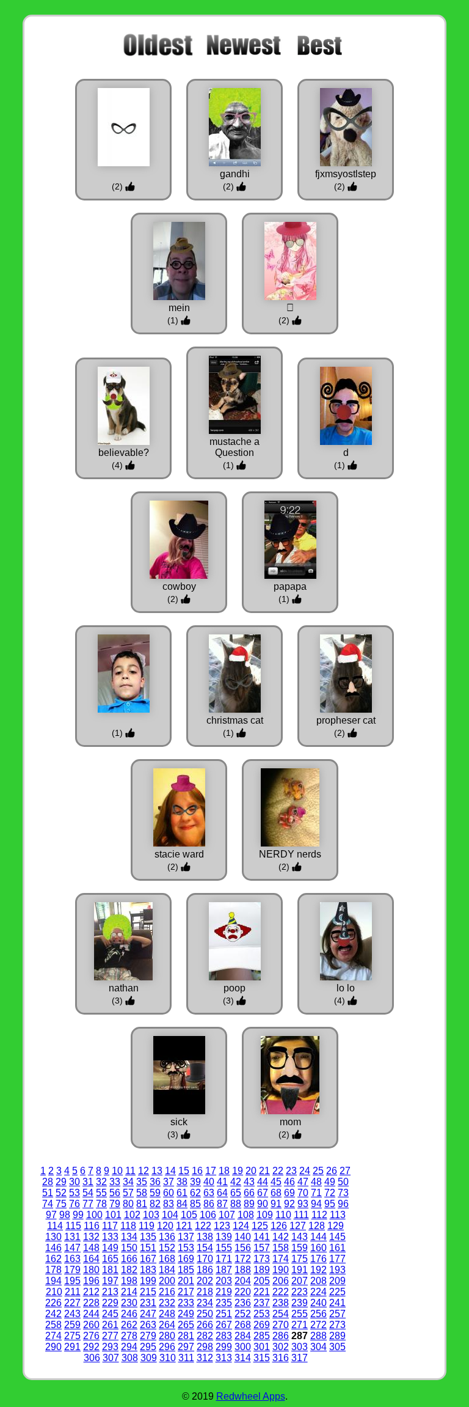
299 (224, 1347)
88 (235, 1204)
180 (91, 1270)
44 (262, 1182)
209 (337, 1281)
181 (110, 1270)
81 (141, 1204)
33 (114, 1182)
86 (208, 1204)
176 (318, 1259)
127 (297, 1226)
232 (167, 1303)
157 (261, 1248)
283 (224, 1336)
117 (110, 1226)
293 (110, 1347)
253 (261, 1314)
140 (242, 1237)
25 (318, 1171)
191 (299, 1270)
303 (299, 1347)
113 (338, 1215)
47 (302, 1182)
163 (72, 1259)
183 (148, 1270)
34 (128, 1182)
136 (167, 1237)
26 (331, 1171)
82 (155, 1204)
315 (261, 1358)
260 (91, 1325)
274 (53, 1336)
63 (208, 1193)
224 (318, 1292)
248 (167, 1314)
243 (72, 1314)
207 (299, 1281)
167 (148, 1259)
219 (224, 1292)
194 (53, 1281)
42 (235, 1182)
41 (222, 1182)
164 (91, 1259)
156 (242, 1248)
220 (242, 1292)
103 (151, 1215)
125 (260, 1226)
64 (222, 1193)
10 (117, 1171)
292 (91, 1347)
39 (195, 1182)
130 (53, 1237)
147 (72, 1248)
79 (114, 1204)
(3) (118, 1000)
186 (205, 1270)
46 (289, 1182)
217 (186, 1292)
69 (289, 1193)
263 (148, 1325)
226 (53, 1303)
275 (72, 1336)
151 (148, 1248)
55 (101, 1193)
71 (316, 1193)
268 (242, 1325)
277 (110, 1336)
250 (205, 1314)
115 (73, 1226)
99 (78, 1215)
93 (302, 1204)
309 (148, 1358)
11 (130, 1171)
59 (155, 1193)
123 (222, 1226)
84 (181, 1204)
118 (128, 1226)
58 (141, 1193)
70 (302, 1193)
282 (205, 1336)
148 (91, 1248)
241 (337, 1303)
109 (264, 1215)
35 (141, 1182)
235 (224, 1303)
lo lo (345, 988)
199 (148, 1281)
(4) (118, 465)
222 (280, 1292)
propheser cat (346, 720)
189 (261, 1270)
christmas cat (234, 720)
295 (148, 1347)
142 (280, 1237)
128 (316, 1226)
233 (186, 1303)
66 (249, 1193)
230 (129, 1303)
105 (189, 1215)
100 (94, 1215)
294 (129, 1347)
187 (224, 1270)
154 (205, 1248)
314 (242, 1358)
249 (186, 1314)
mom (290, 1122)
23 (291, 1171)
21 (264, 1171)
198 (129, 1281)
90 (262, 1204)
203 (224, 1281)
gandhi (235, 174)
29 (61, 1182)
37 (168, 1182)
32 (101, 1182)
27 (345, 1171)
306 (92, 1358)
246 (129, 1314)
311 (186, 1358)
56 (114, 1193)
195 (72, 1281)
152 (167, 1248)
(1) (174, 320)
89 (249, 1204)
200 (167, 1281)
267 (224, 1325)
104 (170, 1215)
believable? (123, 452)
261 (110, 1325)
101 (113, 1215)
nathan (124, 988)
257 (337, 1314)
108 (246, 1215)
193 (337, 1270)
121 (184, 1226)
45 (276, 1182)
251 (224, 1314)
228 (91, 1303)
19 (237, 1171)
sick (178, 1122)
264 (167, 1325)
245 (110, 1314)
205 (261, 1281)
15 (183, 1171)
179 (72, 1270)
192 (318, 1270)
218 (205, 1292)
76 (74, 1204)
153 (186, 1248)
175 (299, 1259)
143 (299, 1237)
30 (74, 1182)
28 (47, 1182)
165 (110, 1259)
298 (205, 1347)
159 (299, 1248)
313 (224, 1358)
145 (337, 1237)
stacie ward (179, 854)
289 (337, 1336)
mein (179, 308)
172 (242, 1259)
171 (224, 1259)
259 (72, 1325)
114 (55, 1226)
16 (197, 1171)
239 (299, 1303)
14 (170, 1171)
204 (242, 1281)
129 (335, 1226)
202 (205, 1281)
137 (186, 1237)
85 (195, 1204)
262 (129, 1325)
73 (343, 1193)
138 (205, 1237)
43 (249, 1182)
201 (186, 1281)
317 (299, 1358)
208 (318, 1281)
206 (280, 1281)
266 (205, 1325)
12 (143, 1171)
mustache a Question (234, 447)
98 (64, 1215)
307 (111, 1358)
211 (73, 1292)
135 (148, 1237)
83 (168, 1204)
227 (72, 1303)
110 (283, 1215)
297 (186, 1347)
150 (129, 1248)
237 (261, 1303)
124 (241, 1226)
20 (250, 1171)
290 (53, 1347)
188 (242, 1270)
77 (87, 1204)
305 (337, 1347)
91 (276, 1204)
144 (318, 1237)
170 (205, 1259)
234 (205, 1303)
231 (148, 1303)
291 (72, 1347)
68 (276, 1193)
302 (280, 1347)
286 (280, 1336)
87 (222, 1204)
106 (208, 1215)
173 (261, 1259)
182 (129, 1270)
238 (280, 1303)
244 (91, 1314)
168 (167, 1259)
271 (299, 1325)
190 (280, 1270)
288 (318, 1336)
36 (155, 1182)
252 (242, 1314)
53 (74, 1193)
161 (337, 1248)
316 (280, 1358)
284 (242, 1336)
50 (343, 1182)
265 (186, 1325)
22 (277, 1171)
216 (167, 1292)
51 (47, 1193)
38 (181, 1182)
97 (51, 1215)
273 (337, 1325)
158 (280, 1248)
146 (53, 1248)
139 (224, 1237)
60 (168, 1193)
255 (299, 1314)
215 (148, 1292)
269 (261, 1325)
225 (337, 1292)
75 (61, 1204)
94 (316, 1204)
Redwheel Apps (250, 1396)
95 (329, 1204)
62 (195, 1193)
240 (318, 1303)
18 (224, 1171)
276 (91, 1336)
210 (54, 1292)
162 (53, 1259)
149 (110, 1248)
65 (235, 1193)
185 (186, 1270)
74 (47, 1204)
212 (91, 1292)
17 (210, 1171)
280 (167, 1336)
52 (61, 1193)
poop (234, 988)
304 (318, 1347)
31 (87, 1182)
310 (167, 1358)
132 (91, 1237)
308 (130, 1358)
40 (208, 1182)
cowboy (179, 586)
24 (304, 1171)
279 (148, 1336)
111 (301, 1215)
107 (227, 1215)
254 (280, 1314)
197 (110, 1281)
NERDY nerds (290, 854)
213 (110, 1292)
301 (261, 1347)
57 (128, 1193)
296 (167, 1347)
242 (53, 1314)
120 (165, 1226)
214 (129, 1292)
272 (318, 1325)
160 (318, 1248)
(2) (118, 186)
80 (128, 1204)
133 (110, 1237)
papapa (290, 586)
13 (156, 1171)
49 (329, 1182)
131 (72, 1237)
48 (316, 1182)
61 (181, 1193)
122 (203, 1226)
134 (129, 1237)
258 (53, 1325)
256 (318, 1314)
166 (129, 1259)
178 (53, 1270)
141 (261, 1237)
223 (299, 1292)
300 (242, 1347)
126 (279, 1226)
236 (242, 1303)
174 (280, 1259)
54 (87, 1193)
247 (148, 1314)
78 (101, 1204)
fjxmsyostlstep (345, 174)
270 (280, 1325)
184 (167, 1270)
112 (319, 1215)
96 (343, 1204)
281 (186, 1336)
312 (205, 1358)
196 (91, 1281)
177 (337, 1259)
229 (110, 1303)
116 (92, 1226)
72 (329, 1193)
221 (261, 1292)
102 (132, 1215)
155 (224, 1248)
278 (129, 1336)
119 (147, 1226)
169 (186, 1259)
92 (289, 1204)
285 (261, 1336)
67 (262, 1193)
